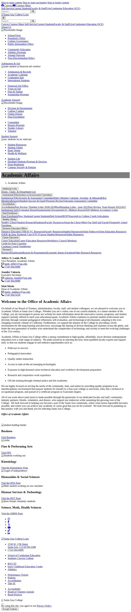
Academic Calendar (18, 74)
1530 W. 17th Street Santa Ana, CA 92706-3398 (22, 545)
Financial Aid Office (18, 86)
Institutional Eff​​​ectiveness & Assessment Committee (27, 195)
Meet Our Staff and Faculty (95, 222)
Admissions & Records (19, 71)
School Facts (14, 35)
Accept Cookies (10, 609)
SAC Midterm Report (74, 210)
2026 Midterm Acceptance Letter (101, 210)
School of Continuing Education (24, 555)
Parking (11, 577)
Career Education (11, 237)
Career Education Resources (33, 240)
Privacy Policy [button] (44, 605)
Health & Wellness (17, 153)
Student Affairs (15, 147)
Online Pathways (90, 231)
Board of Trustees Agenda (21, 591)
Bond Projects (15, 594)
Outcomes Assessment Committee (80, 201)
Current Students (22, 8)
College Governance (18, 41)
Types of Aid (14, 88)
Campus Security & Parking (22, 167)
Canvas (8, 5)
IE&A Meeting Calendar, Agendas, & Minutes (77, 198)
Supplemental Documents (50, 210)
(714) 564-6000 (15, 550)
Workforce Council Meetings (62, 240)
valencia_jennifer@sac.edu (18, 278)
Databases (40, 222)
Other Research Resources (88, 252)
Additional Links (10, 189)
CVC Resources (36, 231)
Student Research (26, 222)
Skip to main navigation (35, 2)
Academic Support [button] (10, 100)
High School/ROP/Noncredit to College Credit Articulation (79, 216)
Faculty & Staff (38, 8)
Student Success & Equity (33, 201)
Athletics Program (17, 52)
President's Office (16, 38)
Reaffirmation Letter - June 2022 (71, 207)
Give (48, 8)
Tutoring (12, 131)
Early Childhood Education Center (25, 566)
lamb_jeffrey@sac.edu (15, 263)
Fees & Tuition (15, 91)
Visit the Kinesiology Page (14, 467)
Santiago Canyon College (21, 558)
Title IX (11, 583)
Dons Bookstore (16, 164)
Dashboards (17, 252)
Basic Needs (14, 150)
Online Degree (15, 114)
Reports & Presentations (35, 252)
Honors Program (16, 125)
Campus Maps (23, 5)
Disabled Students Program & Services (27, 161)
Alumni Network (16, 55)
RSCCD (12, 563)
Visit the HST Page (11, 498)
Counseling (13, 122)
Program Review (54, 201)
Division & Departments (20, 108)
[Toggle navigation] (3, 17)
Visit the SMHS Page (12, 513)
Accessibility (14, 589)
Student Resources (17, 144)
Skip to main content (11, 2)
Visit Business (8, 437)
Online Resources (75, 234)
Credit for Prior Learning (13, 243)
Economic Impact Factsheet (61, 252)
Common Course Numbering (16, 246)
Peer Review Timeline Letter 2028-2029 (35, 207)
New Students (25, 216)
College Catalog (16, 111)
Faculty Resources (54, 222)
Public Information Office (21, 44)
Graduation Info (16, 77)
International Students (19, 80)
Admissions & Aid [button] (10, 63)
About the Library (73, 222)
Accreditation (9, 204)
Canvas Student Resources (52, 234)
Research (15, 201)
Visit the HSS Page (11, 483)
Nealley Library (16, 128)
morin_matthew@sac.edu (17, 292)
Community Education (19, 49)
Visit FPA (6, 452)
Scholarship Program (18, 94)
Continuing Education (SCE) (65, 8)
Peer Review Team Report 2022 (104, 207)
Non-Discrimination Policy (21, 58)
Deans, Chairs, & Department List (18, 191)
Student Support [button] (9, 136)
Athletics (12, 569)
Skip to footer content (58, 2)
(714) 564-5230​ (12, 294)
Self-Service (7, 8)
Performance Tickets (18, 575)
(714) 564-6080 (12, 266)
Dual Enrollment (16, 116)
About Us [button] (6, 27)
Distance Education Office (15, 228)
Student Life (14, 158)
